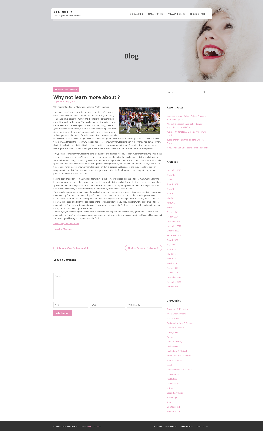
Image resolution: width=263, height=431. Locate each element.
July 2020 (171, 244)
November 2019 (174, 282)
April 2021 (171, 202)
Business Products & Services (180, 323)
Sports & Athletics (175, 393)
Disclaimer (136, 13)
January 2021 (172, 216)
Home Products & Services (179, 355)
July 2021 (171, 188)
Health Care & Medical (67, 90)
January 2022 (172, 179)
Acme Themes (94, 426)
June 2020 (171, 249)
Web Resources (174, 411)
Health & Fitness (174, 346)
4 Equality (62, 11)
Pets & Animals (173, 374)
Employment (172, 332)
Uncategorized (173, 407)
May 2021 (171, 198)
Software (171, 388)
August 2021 (172, 184)
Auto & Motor (173, 318)
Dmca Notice (155, 13)
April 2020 (171, 258)
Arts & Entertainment (176, 313)
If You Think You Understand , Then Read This (187, 147)
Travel (169, 402)
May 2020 (171, 254)
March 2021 (172, 207)
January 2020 (172, 272)
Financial (171, 337)
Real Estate (172, 379)
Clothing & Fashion (175, 327)
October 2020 (173, 230)
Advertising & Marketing (177, 309)
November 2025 (174, 170)
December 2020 (174, 221)
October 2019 (173, 286)
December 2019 (174, 277)
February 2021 (173, 212)
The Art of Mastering (62, 229)
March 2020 (172, 263)
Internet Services (174, 360)
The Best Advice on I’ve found (142, 248)
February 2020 (173, 268)
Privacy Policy (176, 13)
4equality (57, 101)
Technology (172, 397)
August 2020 (172, 240)
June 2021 (171, 193)
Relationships (173, 383)
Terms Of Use (197, 13)
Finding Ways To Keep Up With (73, 248)
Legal (169, 365)
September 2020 (174, 235)
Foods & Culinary (174, 341)
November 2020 (174, 226)
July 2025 (171, 175)
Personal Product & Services (179, 369)
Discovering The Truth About (66, 223)
